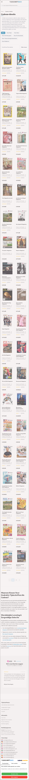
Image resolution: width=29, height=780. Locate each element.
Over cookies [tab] (14, 763)
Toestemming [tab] (5, 763)
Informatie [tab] (24, 763)
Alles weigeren (14, 777)
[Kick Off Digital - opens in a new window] (23, 760)
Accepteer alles (14, 773)
